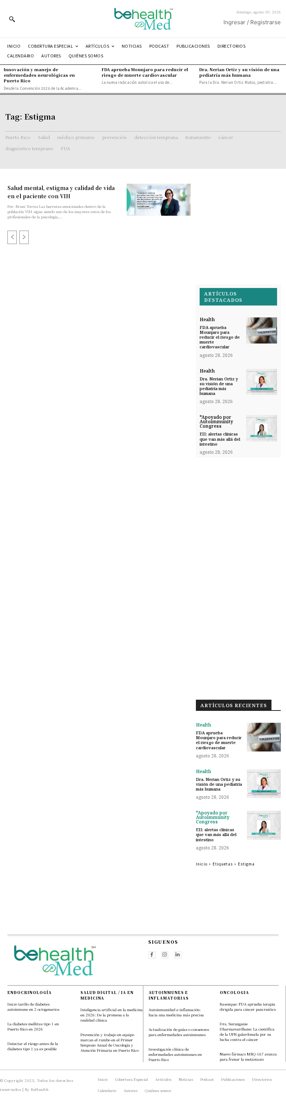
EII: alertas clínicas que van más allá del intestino (220, 438)
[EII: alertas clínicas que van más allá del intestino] (261, 428)
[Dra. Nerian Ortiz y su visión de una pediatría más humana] (261, 382)
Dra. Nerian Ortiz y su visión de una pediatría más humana (239, 72)
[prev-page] (12, 237)
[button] (12, 19)
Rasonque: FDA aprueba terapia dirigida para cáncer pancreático (248, 1006)
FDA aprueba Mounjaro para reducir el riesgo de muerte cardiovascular (145, 72)
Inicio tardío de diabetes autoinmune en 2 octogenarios (33, 1006)
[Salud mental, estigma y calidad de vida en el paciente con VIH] (159, 200)
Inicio (201, 864)
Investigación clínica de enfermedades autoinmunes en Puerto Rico (175, 1054)
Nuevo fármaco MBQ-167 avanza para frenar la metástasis (248, 1056)
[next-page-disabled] (24, 237)
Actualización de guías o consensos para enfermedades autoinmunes (179, 1031)
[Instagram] (165, 955)
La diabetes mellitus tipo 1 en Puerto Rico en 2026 (33, 1026)
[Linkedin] (177, 955)
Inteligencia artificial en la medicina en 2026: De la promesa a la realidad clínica (111, 1015)
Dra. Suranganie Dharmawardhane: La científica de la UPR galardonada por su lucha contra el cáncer (247, 1031)
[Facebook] (152, 955)
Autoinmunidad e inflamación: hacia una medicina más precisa (177, 1012)
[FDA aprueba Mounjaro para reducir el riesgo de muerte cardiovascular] (261, 330)
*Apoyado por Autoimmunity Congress (216, 421)
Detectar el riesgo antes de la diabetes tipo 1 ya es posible (32, 1046)
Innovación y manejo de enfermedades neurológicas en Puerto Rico (39, 75)
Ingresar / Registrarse (252, 22)
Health (207, 319)
